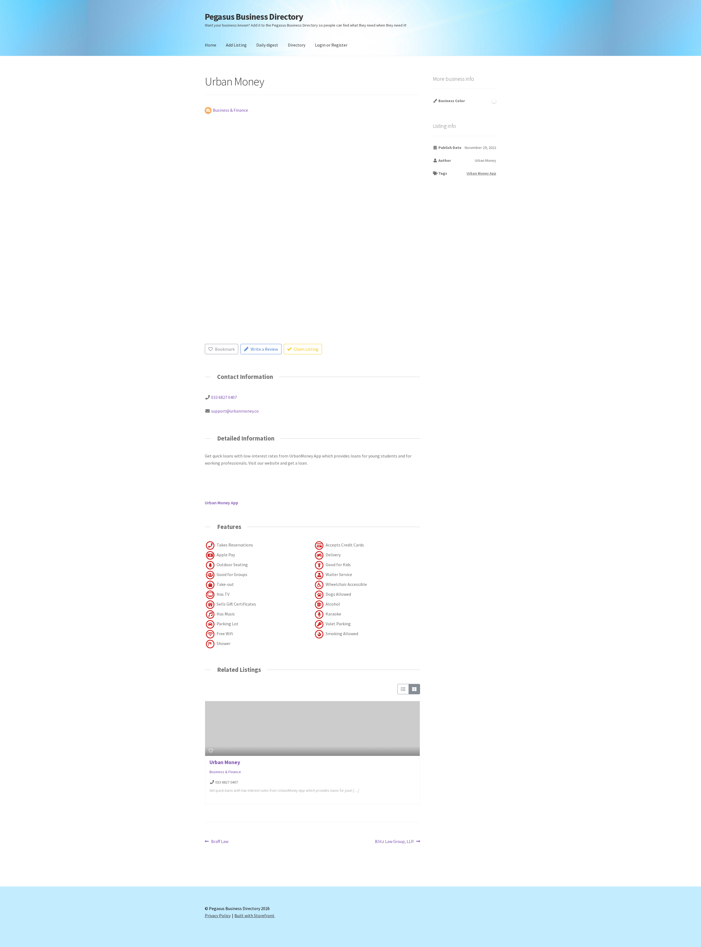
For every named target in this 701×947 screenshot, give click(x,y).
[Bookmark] (211, 750)
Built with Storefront (254, 915)
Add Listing (236, 45)
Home (210, 45)
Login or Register (331, 45)
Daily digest (267, 45)
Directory (296, 45)
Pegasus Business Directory (254, 16)
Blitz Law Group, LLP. (394, 841)
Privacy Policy (218, 915)
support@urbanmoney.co (235, 411)
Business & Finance (225, 771)
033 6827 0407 (224, 397)
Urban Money (224, 762)
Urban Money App (481, 173)
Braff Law (219, 841)
